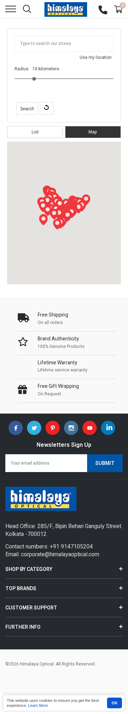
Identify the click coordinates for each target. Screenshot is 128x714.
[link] (16, 428)
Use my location (96, 57)
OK (115, 703)
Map (93, 132)
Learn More (38, 705)
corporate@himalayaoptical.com (60, 554)
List (35, 132)
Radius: (22, 69)
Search (27, 109)
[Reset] (46, 108)
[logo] (65, 9)
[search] (27, 9)
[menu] (10, 9)
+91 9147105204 (71, 546)
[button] (86, 199)
